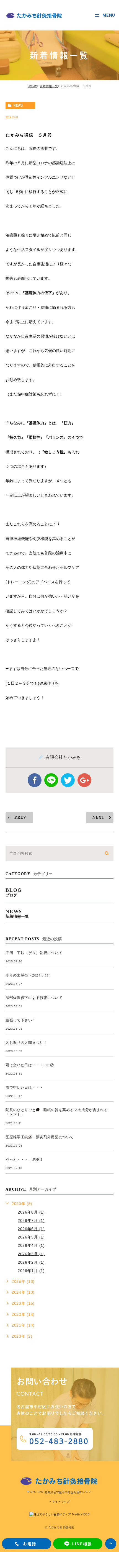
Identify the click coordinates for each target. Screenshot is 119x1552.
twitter (68, 780)
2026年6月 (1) (31, 1229)
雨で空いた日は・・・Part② (30, 1065)
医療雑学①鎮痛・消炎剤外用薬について (40, 1137)
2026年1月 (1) (31, 1270)
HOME (32, 86)
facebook (35, 780)
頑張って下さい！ (21, 1020)
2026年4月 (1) (31, 1245)
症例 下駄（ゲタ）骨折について (34, 953)
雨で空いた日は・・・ (24, 1088)
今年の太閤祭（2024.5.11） (29, 975)
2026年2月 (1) (31, 1262)
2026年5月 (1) (31, 1237)
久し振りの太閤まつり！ (26, 1043)
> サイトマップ (59, 1501)
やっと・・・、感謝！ (24, 1160)
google (84, 780)
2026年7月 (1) (31, 1220)
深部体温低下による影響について (34, 998)
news (18, 105)
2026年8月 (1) (31, 1212)
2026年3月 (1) (31, 1254)
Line (51, 780)
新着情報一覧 (49, 86)
